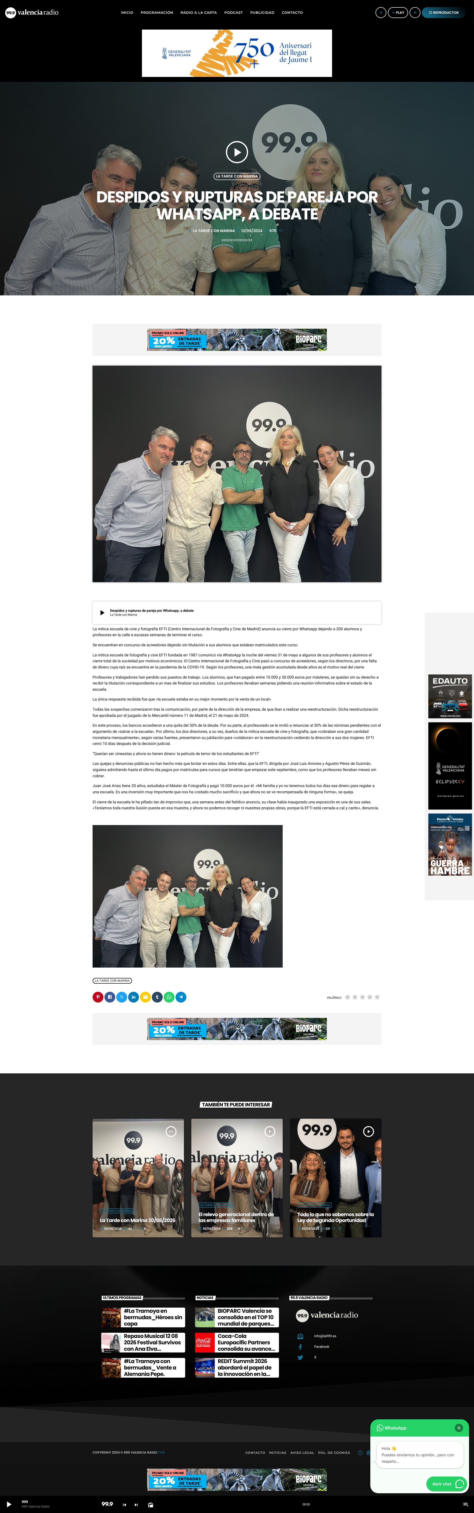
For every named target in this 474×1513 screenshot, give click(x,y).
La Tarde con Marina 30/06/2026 (137, 1220)
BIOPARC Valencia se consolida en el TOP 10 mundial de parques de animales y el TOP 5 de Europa (246, 1324)
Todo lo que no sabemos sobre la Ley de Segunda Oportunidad (335, 1217)
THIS (161, 1452)
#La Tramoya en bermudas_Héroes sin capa (153, 1317)
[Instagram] (368, 1452)
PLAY (398, 12)
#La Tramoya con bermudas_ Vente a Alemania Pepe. (150, 1367)
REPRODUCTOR (444, 12)
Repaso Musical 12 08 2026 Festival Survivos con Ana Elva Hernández (152, 1345)
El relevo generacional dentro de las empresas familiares (236, 1217)
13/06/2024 (250, 231)
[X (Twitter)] (360, 1452)
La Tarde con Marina (237, 176)
